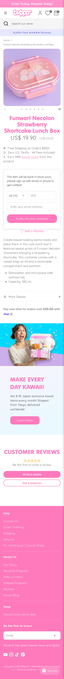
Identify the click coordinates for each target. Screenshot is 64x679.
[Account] (40, 12)
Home (6, 40)
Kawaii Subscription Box (19, 614)
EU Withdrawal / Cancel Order (24, 545)
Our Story (10, 565)
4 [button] (34, 109)
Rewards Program (15, 571)
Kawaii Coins (30, 157)
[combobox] (26, 23)
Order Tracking (13, 527)
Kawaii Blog (11, 595)
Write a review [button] (32, 474)
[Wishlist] (47, 13)
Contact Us (10, 521)
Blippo (25, 666)
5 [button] (38, 109)
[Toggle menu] (5, 12)
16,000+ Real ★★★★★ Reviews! (32, 32)
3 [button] (30, 109)
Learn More (25, 420)
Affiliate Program (15, 583)
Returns (8, 539)
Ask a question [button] (32, 483)
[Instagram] (11, 655)
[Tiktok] (17, 655)
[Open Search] (6, 23)
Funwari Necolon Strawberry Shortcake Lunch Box (28, 44)
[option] (32, 32)
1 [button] (22, 109)
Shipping (9, 533)
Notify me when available (32, 218)
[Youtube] (5, 655)
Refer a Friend (13, 577)
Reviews (9, 589)
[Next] (59, 109)
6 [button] (42, 109)
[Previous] (4, 109)
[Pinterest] (23, 655)
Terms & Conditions (26, 669)
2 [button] (26, 109)
